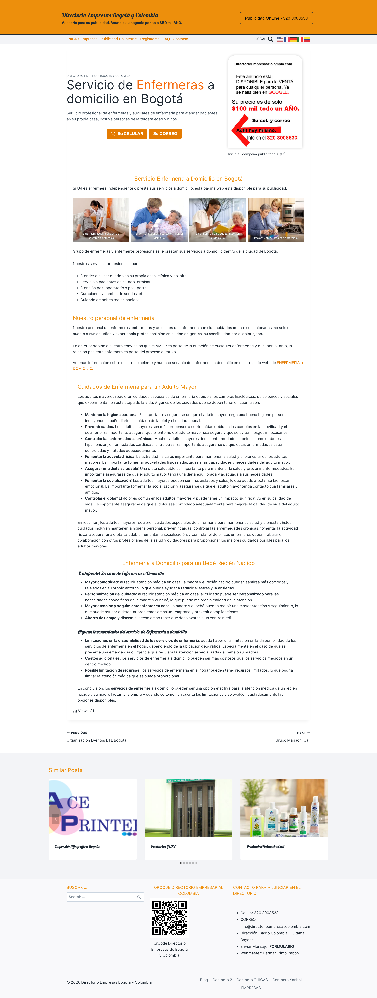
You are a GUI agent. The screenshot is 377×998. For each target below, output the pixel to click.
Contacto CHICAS (252, 980)
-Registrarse (149, 39)
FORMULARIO (281, 946)
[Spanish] (307, 39)
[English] (280, 39)
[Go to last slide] (55, 819)
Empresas (89, 39)
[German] (293, 39)
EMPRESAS (251, 988)
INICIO (73, 39)
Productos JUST (163, 846)
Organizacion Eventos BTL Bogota (96, 737)
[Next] (321, 819)
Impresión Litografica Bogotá (77, 846)
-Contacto (180, 39)
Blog (204, 980)
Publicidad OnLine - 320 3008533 (276, 18)
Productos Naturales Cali (265, 846)
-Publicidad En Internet (118, 39)
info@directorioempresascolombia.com (275, 926)
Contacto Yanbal (287, 980)
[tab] (181, 863)
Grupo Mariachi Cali (292, 737)
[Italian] (300, 39)
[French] (287, 39)
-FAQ (165, 39)
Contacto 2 (222, 980)
